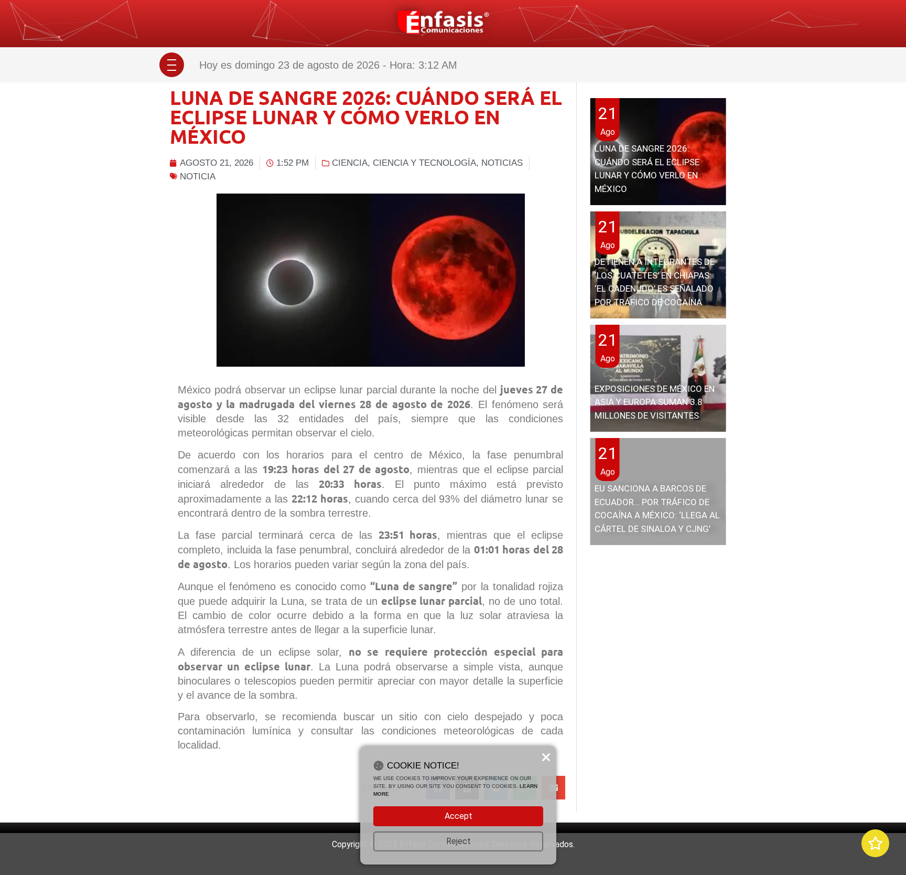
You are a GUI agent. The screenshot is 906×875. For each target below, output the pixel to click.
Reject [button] (458, 841)
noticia (197, 177)
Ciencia (350, 163)
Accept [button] (458, 816)
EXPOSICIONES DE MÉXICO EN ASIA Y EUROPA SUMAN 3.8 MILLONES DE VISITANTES (655, 402)
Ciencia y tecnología (424, 163)
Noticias (502, 163)
